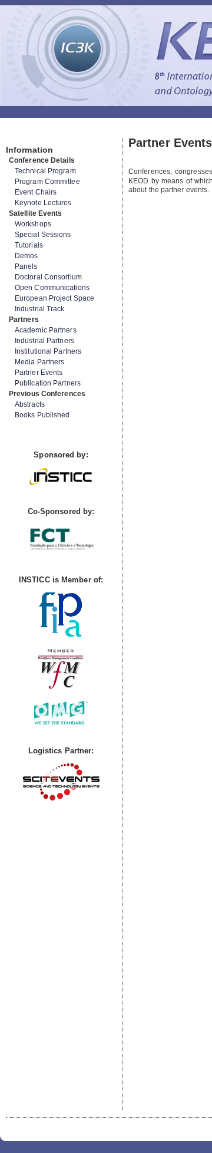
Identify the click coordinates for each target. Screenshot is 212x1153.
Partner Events (38, 372)
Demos (26, 256)
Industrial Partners (44, 341)
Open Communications (52, 288)
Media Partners (39, 362)
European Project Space (54, 298)
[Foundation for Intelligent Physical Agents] (61, 634)
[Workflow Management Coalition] (60, 687)
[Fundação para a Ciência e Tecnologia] (61, 550)
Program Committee (47, 181)
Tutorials (29, 245)
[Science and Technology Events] (61, 797)
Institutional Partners (48, 351)
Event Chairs (36, 192)
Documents (18, 134)
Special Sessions (43, 234)
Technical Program (45, 171)
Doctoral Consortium (48, 277)
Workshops (33, 224)
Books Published (42, 415)
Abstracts (30, 404)
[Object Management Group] (61, 721)
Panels (26, 266)
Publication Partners (48, 383)
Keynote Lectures (43, 203)
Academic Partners (46, 330)
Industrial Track (40, 309)
